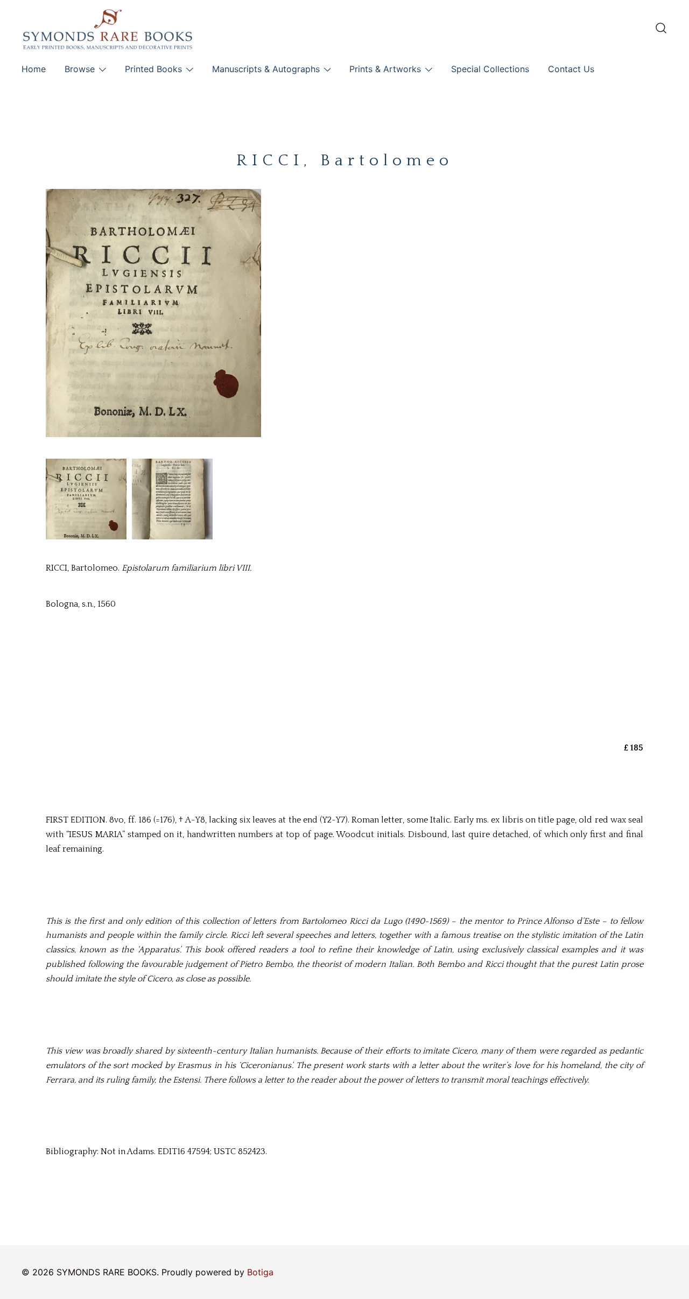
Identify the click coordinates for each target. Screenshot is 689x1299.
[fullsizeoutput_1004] (86, 499)
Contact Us (571, 69)
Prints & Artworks (385, 69)
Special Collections (490, 69)
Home (34, 69)
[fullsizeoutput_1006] (172, 499)
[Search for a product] (661, 28)
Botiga (260, 1272)
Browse (80, 69)
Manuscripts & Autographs (266, 69)
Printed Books (153, 69)
